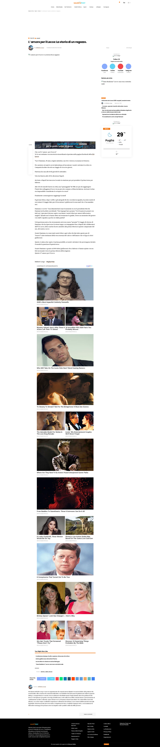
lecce (50, 672)
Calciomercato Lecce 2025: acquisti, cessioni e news (115, 100)
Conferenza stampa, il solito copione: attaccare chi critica (53, 656)
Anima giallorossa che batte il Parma (46, 659)
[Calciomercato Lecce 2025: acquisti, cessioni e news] (116, 90)
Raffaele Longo (40, 47)
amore (43, 672)
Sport (38, 38)
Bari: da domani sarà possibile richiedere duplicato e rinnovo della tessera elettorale (116, 111)
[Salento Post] (80, 2)
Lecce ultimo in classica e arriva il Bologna (48, 661)
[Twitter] (113, 68)
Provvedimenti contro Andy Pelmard (112, 117)
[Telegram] (128, 68)
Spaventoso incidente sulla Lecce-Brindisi (114, 114)
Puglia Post (50, 262)
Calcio (32, 38)
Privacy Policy (72, 744)
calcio (47, 672)
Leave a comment (88, 714)
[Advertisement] (80, 24)
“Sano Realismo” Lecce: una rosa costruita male (49, 664)
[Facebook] (105, 68)
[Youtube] (120, 68)
